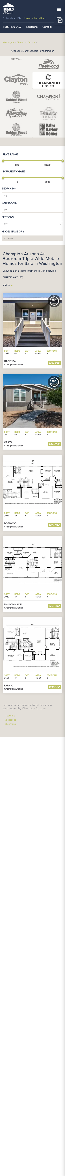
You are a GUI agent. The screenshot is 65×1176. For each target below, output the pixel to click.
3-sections (10, 724)
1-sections (10, 715)
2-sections (10, 719)
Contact (46, 26)
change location (34, 18)
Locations (32, 26)
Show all (16, 59)
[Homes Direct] (8, 7)
